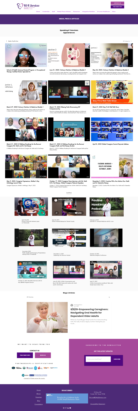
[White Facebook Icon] (66, 408)
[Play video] (106, 238)
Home (39, 390)
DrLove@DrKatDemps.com (97, 397)
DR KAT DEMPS (67, 390)
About (38, 394)
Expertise (39, 397)
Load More (69, 192)
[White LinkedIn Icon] (68, 408)
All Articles (30, 297)
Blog (38, 401)
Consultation (39, 404)
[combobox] (127, 41)
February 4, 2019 (94, 220)
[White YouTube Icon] (70, 408)
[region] (107, 206)
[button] (12, 41)
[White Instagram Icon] (64, 408)
